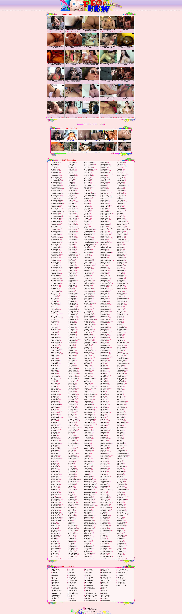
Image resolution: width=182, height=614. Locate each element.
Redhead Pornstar (121, 234)
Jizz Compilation (88, 536)
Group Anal (87, 352)
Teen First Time (121, 414)
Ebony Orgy (87, 177)
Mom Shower (103, 433)
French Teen (87, 278)
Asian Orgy (54, 362)
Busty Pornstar (71, 365)
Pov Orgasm (120, 169)
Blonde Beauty (71, 206)
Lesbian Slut (103, 229)
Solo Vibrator (120, 339)
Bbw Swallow (54, 440)
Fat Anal (86, 200)
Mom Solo (103, 435)
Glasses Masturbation (89, 319)
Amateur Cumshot (56, 197)
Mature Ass (103, 265)
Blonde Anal (71, 203)
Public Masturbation (122, 185)
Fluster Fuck (57, 152)
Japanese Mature (88, 528)
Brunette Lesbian (72, 319)
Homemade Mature (89, 419)
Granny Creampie (88, 331)
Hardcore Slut (87, 402)
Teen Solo (119, 437)
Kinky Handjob (88, 546)
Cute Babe (70, 486)
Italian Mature (87, 512)
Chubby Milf (71, 406)
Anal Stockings (55, 309)
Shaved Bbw (120, 278)
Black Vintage (71, 197)
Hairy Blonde (87, 366)
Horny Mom (87, 445)
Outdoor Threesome (105, 507)
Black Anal (54, 540)
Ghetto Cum (87, 306)
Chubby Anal (71, 389)
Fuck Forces (97, 152)
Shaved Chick (120, 285)
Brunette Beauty (72, 298)
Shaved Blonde (121, 281)
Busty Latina (71, 358)
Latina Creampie (104, 164)
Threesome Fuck (121, 456)
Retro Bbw (119, 242)
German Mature (88, 298)
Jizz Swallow (87, 540)
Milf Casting (103, 370)
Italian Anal (87, 509)
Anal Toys (53, 314)
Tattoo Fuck (120, 386)
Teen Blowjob (120, 398)
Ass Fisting (54, 380)
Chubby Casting (72, 396)
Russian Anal (120, 255)
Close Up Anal (71, 417)
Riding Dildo (120, 249)
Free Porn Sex (121, 582)
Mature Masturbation (105, 321)
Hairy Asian (87, 363)
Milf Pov (102, 396)
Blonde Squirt (71, 247)
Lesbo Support (105, 587)
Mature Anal (103, 264)
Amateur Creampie (56, 193)
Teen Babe (119, 394)
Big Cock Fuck (55, 505)
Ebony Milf (86, 172)
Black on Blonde (72, 201)
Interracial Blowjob (88, 479)
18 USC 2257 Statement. (90, 608)
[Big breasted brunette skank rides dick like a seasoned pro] (108, 45)
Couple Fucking (72, 445)
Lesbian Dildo (103, 201)
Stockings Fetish (121, 360)
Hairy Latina (87, 375)
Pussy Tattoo (120, 203)
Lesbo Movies (104, 585)
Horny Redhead (88, 450)
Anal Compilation (55, 291)
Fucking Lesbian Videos (91, 595)
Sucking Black (120, 371)
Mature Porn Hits (105, 595)
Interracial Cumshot (89, 484)
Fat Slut (86, 224)
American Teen (55, 290)
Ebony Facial (71, 556)
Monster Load (103, 445)
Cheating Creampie (73, 373)
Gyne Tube (71, 574)
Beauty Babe (54, 453)
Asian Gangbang (55, 348)
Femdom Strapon (88, 234)
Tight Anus (119, 460)
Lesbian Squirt (104, 231)
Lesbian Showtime (106, 580)
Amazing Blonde (55, 267)
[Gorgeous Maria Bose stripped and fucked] (55, 28)
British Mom (71, 290)
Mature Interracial (104, 311)
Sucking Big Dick (121, 370)
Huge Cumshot (88, 461)
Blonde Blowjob (72, 211)
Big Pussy (54, 528)
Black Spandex (71, 185)
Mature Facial (103, 293)
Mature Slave (103, 340)
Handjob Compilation (89, 386)
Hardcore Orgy (87, 401)
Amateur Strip (54, 249)
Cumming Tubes (89, 587)
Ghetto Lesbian (88, 308)
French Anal (87, 267)
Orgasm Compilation (105, 489)
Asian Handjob (55, 350)
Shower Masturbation (122, 298)
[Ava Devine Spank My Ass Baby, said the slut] (125, 114)
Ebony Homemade (89, 164)
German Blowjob (88, 290)
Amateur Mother (55, 228)
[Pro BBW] (78, 10)
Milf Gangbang (104, 381)
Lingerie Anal (103, 246)
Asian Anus (54, 332)
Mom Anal (103, 419)
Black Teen (70, 192)
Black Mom (70, 167)
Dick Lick (70, 505)
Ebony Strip (87, 182)
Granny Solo (87, 347)
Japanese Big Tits (88, 520)
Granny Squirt (87, 348)
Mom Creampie (104, 424)
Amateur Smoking (55, 242)
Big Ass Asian (54, 471)
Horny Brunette (88, 430)
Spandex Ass (120, 340)
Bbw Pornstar (54, 429)
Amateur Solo (54, 244)
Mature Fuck (103, 303)
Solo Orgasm (120, 332)
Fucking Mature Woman (91, 600)
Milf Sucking (103, 407)
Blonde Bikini (71, 210)
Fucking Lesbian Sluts (90, 593)
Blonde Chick (71, 213)
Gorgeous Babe (88, 321)
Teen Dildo (119, 406)
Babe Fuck (54, 391)
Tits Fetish (119, 468)
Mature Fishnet (104, 298)
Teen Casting (120, 399)
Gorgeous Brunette (89, 324)
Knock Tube (72, 575)
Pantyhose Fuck (104, 510)
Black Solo (70, 183)
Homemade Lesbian (89, 417)
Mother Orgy (103, 458)
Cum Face (70, 463)
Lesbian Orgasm (104, 219)
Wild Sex (119, 533)
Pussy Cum (120, 188)
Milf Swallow (103, 409)
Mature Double (104, 291)
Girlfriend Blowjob (88, 313)
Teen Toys (119, 448)
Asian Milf (53, 357)
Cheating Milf (71, 381)
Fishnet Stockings (88, 259)
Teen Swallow (120, 443)
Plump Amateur (104, 517)
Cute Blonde (71, 487)
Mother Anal (103, 450)
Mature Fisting (104, 299)
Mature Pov (103, 334)
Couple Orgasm (72, 447)
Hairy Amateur (87, 360)
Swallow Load (120, 381)
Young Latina (120, 549)
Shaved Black (120, 280)
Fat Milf (86, 219)
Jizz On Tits (87, 538)
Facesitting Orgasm (89, 193)
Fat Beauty (87, 205)
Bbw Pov (53, 430)
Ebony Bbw (71, 545)
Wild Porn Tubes (56, 593)
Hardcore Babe (88, 393)
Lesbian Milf (103, 214)
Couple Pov (71, 448)
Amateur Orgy (54, 232)
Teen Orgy (119, 425)
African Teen (54, 169)
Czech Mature (71, 499)
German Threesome (89, 303)
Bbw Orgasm (54, 424)
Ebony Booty (71, 549)
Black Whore (71, 198)
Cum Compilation (72, 460)
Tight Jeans (120, 463)
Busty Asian (71, 345)
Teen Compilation (121, 401)
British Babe (71, 278)
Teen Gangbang (121, 417)
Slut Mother (120, 319)
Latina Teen (103, 190)
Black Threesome (72, 193)
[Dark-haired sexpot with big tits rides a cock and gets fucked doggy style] (90, 62)
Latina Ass (86, 556)
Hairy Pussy (87, 383)
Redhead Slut (120, 236)
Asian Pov (54, 365)
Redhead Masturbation (122, 229)
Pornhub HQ (84, 152)
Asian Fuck (54, 347)
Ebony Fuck (71, 558)
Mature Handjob (104, 308)
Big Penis (53, 527)
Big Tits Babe (54, 530)
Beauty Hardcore (55, 458)
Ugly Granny (120, 473)
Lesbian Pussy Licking (106, 228)
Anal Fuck (54, 301)
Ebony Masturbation (89, 169)
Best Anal (53, 460)
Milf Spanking (103, 401)
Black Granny (54, 558)
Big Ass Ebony (55, 479)
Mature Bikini (103, 273)
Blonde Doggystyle (72, 218)
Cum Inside (71, 465)
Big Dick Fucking (55, 518)
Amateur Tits (54, 260)
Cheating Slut (71, 384)
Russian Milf (120, 264)
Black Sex (70, 180)
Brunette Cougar (72, 308)
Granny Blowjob (88, 329)
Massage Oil (103, 257)
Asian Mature (54, 355)
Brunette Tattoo (71, 335)
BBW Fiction (57, 140)
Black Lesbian (71, 162)
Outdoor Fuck (103, 499)
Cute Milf (70, 492)
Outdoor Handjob (104, 500)
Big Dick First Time (56, 517)
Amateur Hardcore (56, 216)
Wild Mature (120, 532)
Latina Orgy (103, 180)
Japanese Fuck (88, 525)
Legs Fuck (103, 193)
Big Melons (54, 523)
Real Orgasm (120, 216)
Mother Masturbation (105, 455)
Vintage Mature (120, 491)
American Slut (55, 288)
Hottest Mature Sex (106, 577)
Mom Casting (103, 422)
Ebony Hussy (88, 572)
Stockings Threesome (122, 363)
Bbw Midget (54, 419)
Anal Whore (54, 316)
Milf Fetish (103, 378)
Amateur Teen (54, 257)
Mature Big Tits (104, 272)
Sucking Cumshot (121, 375)
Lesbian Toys (103, 241)
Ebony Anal (71, 541)
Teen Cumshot (120, 404)
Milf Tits (102, 414)
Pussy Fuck (120, 193)
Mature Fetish (103, 296)
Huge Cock (87, 460)
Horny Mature (87, 442)
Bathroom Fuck (55, 394)
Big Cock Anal (55, 497)
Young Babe (120, 540)
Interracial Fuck (88, 491)
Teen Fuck (119, 415)
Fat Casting (87, 210)
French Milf (87, 275)
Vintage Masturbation (122, 489)
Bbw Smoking (54, 433)
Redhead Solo (120, 237)
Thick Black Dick (121, 450)
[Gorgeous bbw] (90, 79)
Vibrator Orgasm (121, 479)
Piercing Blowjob (104, 515)
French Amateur (88, 265)
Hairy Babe (87, 365)
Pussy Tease (120, 205)
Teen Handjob (120, 420)
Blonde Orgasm (72, 237)
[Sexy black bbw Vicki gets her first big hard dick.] (73, 45)
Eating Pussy (71, 538)
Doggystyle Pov (72, 530)
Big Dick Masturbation (56, 520)
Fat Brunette (87, 208)
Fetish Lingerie (88, 239)
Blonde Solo (71, 246)
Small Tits (119, 322)
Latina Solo (103, 187)
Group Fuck (87, 355)
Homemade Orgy (88, 420)
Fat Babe (86, 203)
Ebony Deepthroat (72, 554)
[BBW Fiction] (125, 28)
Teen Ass (119, 393)
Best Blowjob (54, 465)
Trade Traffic (94, 611)
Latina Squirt (103, 188)
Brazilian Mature (72, 272)
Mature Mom (103, 322)
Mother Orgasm (104, 456)
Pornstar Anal (103, 545)
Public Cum (120, 183)
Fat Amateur (87, 198)
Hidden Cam (87, 406)
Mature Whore (104, 362)
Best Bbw (53, 463)
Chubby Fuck (71, 399)
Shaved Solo (120, 295)
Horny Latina (87, 440)
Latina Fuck (103, 167)
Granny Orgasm (88, 344)
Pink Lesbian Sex (105, 600)
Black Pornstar (71, 175)
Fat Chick (86, 211)
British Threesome (72, 293)
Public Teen (120, 187)
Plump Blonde (104, 522)
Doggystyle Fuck (72, 528)
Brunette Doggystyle (73, 311)
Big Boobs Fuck (55, 494)
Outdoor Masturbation (105, 502)
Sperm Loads (120, 348)
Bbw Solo (53, 435)
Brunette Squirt (71, 334)
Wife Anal (119, 518)
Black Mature (71, 164)
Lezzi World (104, 593)
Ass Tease (54, 384)
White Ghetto (120, 505)
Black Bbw (54, 545)
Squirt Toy (119, 357)
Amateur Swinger (55, 254)
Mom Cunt (103, 425)
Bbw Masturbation (56, 417)
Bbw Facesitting (55, 406)
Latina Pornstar (104, 182)
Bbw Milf (53, 420)
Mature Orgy (103, 329)
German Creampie (88, 293)
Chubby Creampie (72, 398)
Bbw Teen (53, 442)
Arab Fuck (54, 324)
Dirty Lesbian (71, 518)
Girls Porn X (121, 577)
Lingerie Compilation (105, 247)
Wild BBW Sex (121, 572)
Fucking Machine (88, 280)
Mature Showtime (105, 597)
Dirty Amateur (71, 512)
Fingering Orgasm (88, 244)
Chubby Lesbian (72, 402)
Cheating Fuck (71, 375)
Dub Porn (124, 140)
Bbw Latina (54, 412)
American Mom (55, 286)
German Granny (88, 296)
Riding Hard (120, 250)
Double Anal (71, 532)
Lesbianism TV (105, 579)
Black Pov (70, 177)
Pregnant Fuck (120, 175)
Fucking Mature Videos (91, 598)
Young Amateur (121, 535)
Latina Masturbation (105, 174)
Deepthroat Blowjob (73, 500)
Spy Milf (119, 352)
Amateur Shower (55, 241)
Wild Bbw (119, 528)
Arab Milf (53, 327)
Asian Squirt (54, 371)
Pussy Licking (120, 195)
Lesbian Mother (104, 218)
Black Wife (70, 200)
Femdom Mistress (88, 232)
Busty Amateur (71, 342)
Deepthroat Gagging (73, 504)
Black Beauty (54, 546)
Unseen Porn (55, 592)
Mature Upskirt (104, 360)
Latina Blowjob (88, 558)
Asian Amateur (55, 329)
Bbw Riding (54, 432)
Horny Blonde (87, 429)
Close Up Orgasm (72, 429)
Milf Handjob (103, 383)
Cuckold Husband (72, 458)
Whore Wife (120, 517)
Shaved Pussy (120, 293)
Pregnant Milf (120, 177)
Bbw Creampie (55, 402)
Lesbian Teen (103, 236)
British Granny (71, 283)
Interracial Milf (87, 496)
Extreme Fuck (87, 192)
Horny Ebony (87, 435)
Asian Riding (54, 368)
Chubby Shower (72, 411)
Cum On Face (71, 468)
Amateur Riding (55, 239)
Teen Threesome (121, 445)
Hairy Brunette (87, 368)
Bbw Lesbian (54, 414)
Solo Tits (119, 335)
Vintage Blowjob (121, 484)
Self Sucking (120, 268)
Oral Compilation (104, 481)
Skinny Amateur (121, 301)
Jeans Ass (86, 535)
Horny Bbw (87, 427)
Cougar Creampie (72, 437)
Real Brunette (120, 210)
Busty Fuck (70, 357)
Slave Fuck (119, 313)
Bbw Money (54, 422)
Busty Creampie (72, 353)
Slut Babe (119, 316)
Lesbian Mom (103, 216)
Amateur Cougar (55, 190)
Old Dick (102, 479)
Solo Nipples (120, 331)
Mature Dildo (103, 288)
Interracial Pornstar (89, 502)
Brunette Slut (71, 331)
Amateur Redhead (56, 237)
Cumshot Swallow (72, 481)
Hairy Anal (86, 362)
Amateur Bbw (54, 175)
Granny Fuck (87, 334)
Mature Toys (103, 358)
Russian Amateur (121, 254)
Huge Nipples (87, 469)
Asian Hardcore (55, 352)
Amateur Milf (54, 224)
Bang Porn (110, 140)
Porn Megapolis (122, 569)
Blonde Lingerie (72, 232)
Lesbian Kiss (103, 210)
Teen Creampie (121, 402)
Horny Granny (87, 438)
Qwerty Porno (124, 152)
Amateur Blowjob (55, 179)
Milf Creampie (103, 371)
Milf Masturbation (104, 388)
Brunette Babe (71, 296)
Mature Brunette (104, 278)
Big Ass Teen (54, 491)
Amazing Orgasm (55, 273)
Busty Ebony (71, 355)
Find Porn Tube (122, 583)
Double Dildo (71, 535)
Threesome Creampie (122, 455)
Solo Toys (119, 337)
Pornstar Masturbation (106, 551)
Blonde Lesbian (72, 231)
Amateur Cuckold (55, 195)
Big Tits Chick (54, 532)
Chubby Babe (71, 391)
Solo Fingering (120, 327)
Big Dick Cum (54, 515)
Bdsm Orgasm (55, 448)
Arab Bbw (53, 322)
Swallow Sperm (121, 383)
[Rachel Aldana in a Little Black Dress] (90, 96)
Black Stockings (72, 188)
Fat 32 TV (87, 590)
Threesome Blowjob (122, 453)
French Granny (88, 272)
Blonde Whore (71, 252)
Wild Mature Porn (122, 574)
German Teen (87, 301)
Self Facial (119, 267)
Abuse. (97, 608)
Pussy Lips (119, 197)
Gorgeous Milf (87, 326)
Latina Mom (103, 177)
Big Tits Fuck (54, 533)
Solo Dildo (119, 326)
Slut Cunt (119, 317)
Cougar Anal (71, 435)
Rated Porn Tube (73, 580)
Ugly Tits (119, 476)
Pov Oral (119, 167)
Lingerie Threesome (105, 252)
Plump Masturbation (105, 530)
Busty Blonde (71, 350)
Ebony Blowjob (71, 548)
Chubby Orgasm (72, 407)
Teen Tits (119, 447)
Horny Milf (86, 443)
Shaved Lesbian (121, 288)
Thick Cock (119, 451)
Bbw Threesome (55, 443)
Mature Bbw (103, 267)
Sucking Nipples (121, 378)
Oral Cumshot (103, 484)
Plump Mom (103, 535)
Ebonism (71, 597)
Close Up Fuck (71, 425)
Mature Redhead (104, 335)
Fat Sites (87, 592)
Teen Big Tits (120, 396)
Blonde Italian (71, 229)
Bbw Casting (54, 401)
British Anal (71, 277)
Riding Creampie (121, 246)
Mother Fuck (103, 453)
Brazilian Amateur (72, 267)
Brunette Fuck (71, 314)
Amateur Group (55, 213)
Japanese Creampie (89, 523)
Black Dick (54, 554)
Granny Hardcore (88, 337)
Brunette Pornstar (72, 326)
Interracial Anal (88, 476)
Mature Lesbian (104, 317)
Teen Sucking (120, 442)
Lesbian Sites (104, 582)
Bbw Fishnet (54, 407)
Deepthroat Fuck (72, 502)
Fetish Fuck (87, 236)
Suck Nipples (120, 365)
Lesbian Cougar (104, 200)
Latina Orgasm (104, 179)
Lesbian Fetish (104, 203)
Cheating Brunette (72, 371)
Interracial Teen (88, 504)
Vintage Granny (121, 487)
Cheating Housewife (73, 376)
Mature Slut (103, 342)
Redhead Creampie (122, 223)
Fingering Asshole (88, 241)
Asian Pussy (54, 366)
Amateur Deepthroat (56, 200)
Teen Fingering (120, 412)
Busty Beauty (71, 348)
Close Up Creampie (73, 420)
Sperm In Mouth (121, 345)
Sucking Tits (120, 380)
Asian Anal (54, 331)
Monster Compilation (105, 443)
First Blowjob (87, 249)
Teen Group (120, 419)
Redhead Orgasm (121, 232)
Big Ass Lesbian (55, 484)
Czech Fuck (71, 497)
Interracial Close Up (89, 481)
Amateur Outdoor (55, 234)
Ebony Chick (71, 551)
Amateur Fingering (56, 208)
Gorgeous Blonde (88, 322)
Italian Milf (86, 514)
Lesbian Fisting (104, 206)
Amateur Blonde (55, 177)
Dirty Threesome (72, 525)
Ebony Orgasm (88, 175)
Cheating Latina (72, 380)
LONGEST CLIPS (93, 124)
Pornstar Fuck (103, 549)
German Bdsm (87, 286)
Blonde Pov (71, 241)
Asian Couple (54, 339)
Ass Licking (54, 383)
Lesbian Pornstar (104, 224)
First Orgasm (87, 255)
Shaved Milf (120, 291)
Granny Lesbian (88, 340)
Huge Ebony (87, 465)
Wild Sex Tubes (56, 595)
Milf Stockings (103, 404)
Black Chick (54, 551)
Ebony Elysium (72, 600)
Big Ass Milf (54, 486)
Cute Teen (70, 494)
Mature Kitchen (104, 314)
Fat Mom (86, 221)
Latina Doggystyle (105, 165)
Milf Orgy (102, 391)
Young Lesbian (120, 551)
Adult (53, 600)
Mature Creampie (104, 285)
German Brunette (88, 291)
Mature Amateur (104, 262)
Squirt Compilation (121, 353)
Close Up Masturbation (73, 427)
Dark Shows (72, 595)
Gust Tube (71, 572)
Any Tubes (71, 570)
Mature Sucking (104, 350)
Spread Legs (120, 350)
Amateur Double (55, 205)
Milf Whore (103, 415)
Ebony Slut (87, 180)
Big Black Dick (55, 492)
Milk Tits (102, 417)
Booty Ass (70, 260)
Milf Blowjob (103, 368)
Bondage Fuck (71, 259)
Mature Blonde (104, 275)
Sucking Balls (120, 366)
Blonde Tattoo (71, 249)
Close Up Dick (71, 424)
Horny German (87, 437)
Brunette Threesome (73, 339)
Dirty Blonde (71, 514)
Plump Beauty (104, 520)
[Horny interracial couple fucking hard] (90, 114)
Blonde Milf (70, 234)
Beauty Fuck (54, 456)
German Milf (87, 299)
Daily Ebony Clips (73, 593)
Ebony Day (71, 598)
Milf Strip (102, 406)
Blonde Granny (71, 226)
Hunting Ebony (89, 580)
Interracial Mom (88, 497)
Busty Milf (70, 362)
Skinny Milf (119, 309)
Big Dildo (53, 522)
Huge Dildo (87, 463)
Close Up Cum (71, 422)
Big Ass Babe (54, 473)
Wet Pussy (119, 502)
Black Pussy (71, 179)
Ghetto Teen (87, 309)
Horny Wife (87, 453)
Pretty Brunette (120, 180)
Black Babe (54, 543)
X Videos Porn (121, 580)
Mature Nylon (103, 326)
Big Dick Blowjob (55, 512)
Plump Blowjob (104, 523)
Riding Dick (120, 247)
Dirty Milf (70, 520)
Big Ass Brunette (55, 476)
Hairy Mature (87, 380)
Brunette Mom (71, 322)
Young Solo (120, 554)
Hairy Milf (86, 381)
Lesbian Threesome (105, 237)
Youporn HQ (55, 597)
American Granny (55, 281)
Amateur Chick (55, 187)
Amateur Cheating (56, 185)
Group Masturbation (89, 357)
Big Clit (53, 496)
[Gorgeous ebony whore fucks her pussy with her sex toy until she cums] (73, 79)
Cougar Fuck (71, 438)
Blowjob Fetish (71, 255)
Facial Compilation (89, 195)
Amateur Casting (55, 182)
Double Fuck (71, 536)
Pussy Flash (120, 192)
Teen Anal (119, 391)
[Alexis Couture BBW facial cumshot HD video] (108, 114)
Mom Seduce (103, 432)
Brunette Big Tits (72, 299)
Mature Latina (103, 316)
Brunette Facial (71, 313)
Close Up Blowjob (72, 419)
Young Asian (120, 538)
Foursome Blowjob (89, 264)
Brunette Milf (71, 321)
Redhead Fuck (120, 226)
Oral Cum (102, 482)
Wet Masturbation (121, 499)
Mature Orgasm (104, 327)
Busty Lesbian (71, 360)
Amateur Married (55, 223)
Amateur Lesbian (55, 221)
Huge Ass (86, 456)
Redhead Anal (120, 218)
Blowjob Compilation (73, 254)
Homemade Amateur (89, 407)
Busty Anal (70, 344)
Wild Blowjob (120, 530)
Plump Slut (103, 536)
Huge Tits (86, 473)
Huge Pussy (87, 471)
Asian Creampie (55, 340)
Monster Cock (103, 442)
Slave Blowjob (120, 311)
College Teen (71, 433)
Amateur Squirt (55, 246)
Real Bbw (119, 206)
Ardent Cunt (97, 140)
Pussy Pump (120, 200)
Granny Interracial (88, 339)
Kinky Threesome (88, 553)
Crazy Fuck (71, 451)
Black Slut (70, 182)
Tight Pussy (120, 465)
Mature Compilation (105, 283)
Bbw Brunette (54, 399)
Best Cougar (54, 466)
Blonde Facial (71, 219)
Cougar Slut (71, 442)
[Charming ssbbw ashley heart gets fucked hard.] (55, 45)
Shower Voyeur (121, 299)
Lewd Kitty (104, 590)
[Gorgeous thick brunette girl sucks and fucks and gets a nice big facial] (90, 28)
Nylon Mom (103, 474)
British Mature (71, 286)
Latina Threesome (105, 192)
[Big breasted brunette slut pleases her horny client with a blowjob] (55, 62)
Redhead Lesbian (121, 228)
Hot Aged (103, 574)
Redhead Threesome (122, 241)
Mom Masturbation (105, 429)
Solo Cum (119, 324)
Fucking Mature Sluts (90, 597)
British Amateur (71, 275)
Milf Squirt (103, 402)
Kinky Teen (87, 551)
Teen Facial (120, 409)
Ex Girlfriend (87, 190)
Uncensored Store (56, 590)
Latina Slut (103, 185)
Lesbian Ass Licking (105, 197)
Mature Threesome (105, 357)
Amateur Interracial (56, 218)
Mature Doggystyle (105, 290)
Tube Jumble (55, 588)
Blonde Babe (71, 205)
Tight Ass (119, 461)
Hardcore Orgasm (88, 399)
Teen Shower (120, 433)
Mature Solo (103, 344)
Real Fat (119, 214)
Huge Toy (86, 474)
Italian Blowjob (88, 510)
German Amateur (88, 283)
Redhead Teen (120, 239)
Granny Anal (87, 327)
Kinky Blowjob (87, 545)
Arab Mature (54, 326)
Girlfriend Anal (87, 311)
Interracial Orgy (88, 500)
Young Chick (120, 546)
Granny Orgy (87, 345)
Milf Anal (102, 363)
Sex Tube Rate (72, 582)
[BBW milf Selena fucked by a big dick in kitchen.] (108, 28)
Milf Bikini (102, 366)
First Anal (86, 247)
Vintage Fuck (120, 486)
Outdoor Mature (104, 504)
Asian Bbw (54, 334)
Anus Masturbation (56, 317)
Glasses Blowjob (88, 316)
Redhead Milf (120, 231)
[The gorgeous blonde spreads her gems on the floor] (125, 79)
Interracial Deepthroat (89, 486)
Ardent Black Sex (73, 588)
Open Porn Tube (122, 585)
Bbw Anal (53, 396)
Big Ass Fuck (54, 481)
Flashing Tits (87, 262)
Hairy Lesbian (87, 376)
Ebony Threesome (88, 185)
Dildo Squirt (71, 510)
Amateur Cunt (54, 198)
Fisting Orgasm (88, 260)
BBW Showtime (89, 585)
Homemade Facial (88, 412)
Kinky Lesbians (88, 548)
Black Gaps (72, 592)
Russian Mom (120, 265)
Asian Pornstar (55, 363)
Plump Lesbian (104, 528)
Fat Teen (86, 226)
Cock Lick (70, 432)
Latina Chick (103, 162)
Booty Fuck (70, 264)
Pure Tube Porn (73, 579)
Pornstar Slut (103, 554)
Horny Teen (87, 451)
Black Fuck (54, 556)
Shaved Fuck (120, 286)
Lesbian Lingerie (104, 211)
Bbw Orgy (53, 425)
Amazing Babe (55, 265)
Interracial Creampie (89, 482)
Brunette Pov (71, 327)
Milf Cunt (102, 373)
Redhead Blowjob (121, 221)
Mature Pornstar (104, 332)
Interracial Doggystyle (89, 487)
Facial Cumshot (88, 197)
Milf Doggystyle (104, 375)
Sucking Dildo (120, 376)
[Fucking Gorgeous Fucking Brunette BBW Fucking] (125, 96)
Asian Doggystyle (55, 342)
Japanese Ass (87, 518)
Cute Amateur (71, 484)
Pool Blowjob (103, 543)
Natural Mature (104, 466)
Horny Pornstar (88, 448)
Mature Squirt (103, 345)
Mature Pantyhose (105, 331)
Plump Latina (103, 527)
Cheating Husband (72, 378)
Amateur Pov (54, 236)
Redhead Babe (120, 219)
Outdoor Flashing (104, 497)
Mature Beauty (104, 268)
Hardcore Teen (88, 404)
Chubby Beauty (72, 393)
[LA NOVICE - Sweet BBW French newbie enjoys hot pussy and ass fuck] (55, 114)
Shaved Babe (120, 277)
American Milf (54, 285)
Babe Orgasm (54, 393)
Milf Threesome (104, 412)
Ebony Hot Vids (89, 570)
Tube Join (84, 140)
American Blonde (55, 278)
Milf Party (102, 393)
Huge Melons (87, 468)
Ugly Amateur (120, 471)
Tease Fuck (120, 389)
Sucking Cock (120, 373)
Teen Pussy (120, 430)
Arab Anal (53, 319)
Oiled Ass (102, 478)
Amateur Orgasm (55, 231)
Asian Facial (54, 344)
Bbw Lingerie (54, 415)
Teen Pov (119, 429)
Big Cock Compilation (56, 500)
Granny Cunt (87, 332)
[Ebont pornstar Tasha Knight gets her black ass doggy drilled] (125, 45)
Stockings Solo (120, 362)
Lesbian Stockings (105, 232)
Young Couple (120, 548)
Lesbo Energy (104, 583)
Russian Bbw (120, 257)
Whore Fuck (120, 512)
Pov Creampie (120, 162)
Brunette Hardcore (72, 317)
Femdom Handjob (88, 231)
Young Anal (120, 536)
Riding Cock (120, 244)
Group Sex (87, 358)
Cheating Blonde (72, 370)
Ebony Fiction (88, 569)
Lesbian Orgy (103, 221)
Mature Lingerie (104, 319)
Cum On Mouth (71, 469)
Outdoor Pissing (104, 505)
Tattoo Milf (119, 388)
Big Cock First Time (56, 504)
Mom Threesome (104, 438)
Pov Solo (119, 172)
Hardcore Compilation (89, 394)
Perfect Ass (103, 514)
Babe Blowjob (55, 389)
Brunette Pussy (71, 329)
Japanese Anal (88, 517)
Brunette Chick (71, 306)
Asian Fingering (55, 345)
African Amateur (55, 162)
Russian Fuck (120, 260)
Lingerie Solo (103, 249)
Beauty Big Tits (55, 455)
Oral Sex (102, 487)
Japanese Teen (88, 533)
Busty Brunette (71, 352)
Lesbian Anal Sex (104, 195)
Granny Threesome (89, 350)
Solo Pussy (120, 334)
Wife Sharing (120, 523)
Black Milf (70, 165)
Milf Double (103, 376)
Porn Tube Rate (73, 577)
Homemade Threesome (90, 424)
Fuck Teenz (104, 570)
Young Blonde (120, 543)
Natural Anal (103, 461)
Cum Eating (71, 461)
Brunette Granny (72, 316)
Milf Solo (102, 399)
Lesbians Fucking (104, 242)
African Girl (54, 164)
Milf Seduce (103, 398)
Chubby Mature (72, 404)
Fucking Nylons (105, 569)
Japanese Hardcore (89, 527)
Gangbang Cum (88, 281)
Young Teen (120, 556)
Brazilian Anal (71, 268)
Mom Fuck (103, 427)
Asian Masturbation (56, 353)
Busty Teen (70, 366)
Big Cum (53, 509)
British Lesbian (71, 285)
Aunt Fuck (54, 386)
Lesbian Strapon (104, 234)
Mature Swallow (104, 352)
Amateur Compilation (56, 188)
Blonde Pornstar (72, 239)
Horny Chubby (87, 432)
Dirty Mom (70, 522)
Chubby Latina (71, 401)
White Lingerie (120, 507)
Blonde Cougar (71, 214)
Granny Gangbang (88, 335)
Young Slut (119, 553)
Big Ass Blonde (55, 474)
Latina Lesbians (104, 172)
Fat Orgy (86, 223)
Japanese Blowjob (88, 522)
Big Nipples (54, 525)
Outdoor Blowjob (104, 496)
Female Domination (89, 229)
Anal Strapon (54, 311)
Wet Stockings (120, 504)
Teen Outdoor (120, 427)
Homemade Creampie (89, 411)
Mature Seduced (104, 339)
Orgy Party (103, 492)
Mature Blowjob (104, 277)
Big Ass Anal (54, 469)
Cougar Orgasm (72, 440)
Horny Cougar (87, 433)
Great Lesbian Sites (106, 572)
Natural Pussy (104, 468)
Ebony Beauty (71, 546)
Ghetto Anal (87, 304)
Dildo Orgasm (71, 507)
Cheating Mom (71, 383)
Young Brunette (121, 545)
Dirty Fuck (70, 517)
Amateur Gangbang (56, 211)
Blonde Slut (71, 244)
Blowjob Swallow (72, 257)
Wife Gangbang (121, 522)
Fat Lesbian (87, 216)
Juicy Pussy (87, 541)
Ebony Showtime (89, 574)
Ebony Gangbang (88, 162)
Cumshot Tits (71, 482)
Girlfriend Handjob (88, 314)
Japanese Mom (88, 532)
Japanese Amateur (89, 515)
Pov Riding (119, 170)
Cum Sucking (71, 474)
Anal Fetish (54, 298)
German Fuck (87, 295)
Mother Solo (103, 460)
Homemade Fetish (88, 414)
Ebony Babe (71, 543)
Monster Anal (103, 440)
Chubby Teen (71, 414)
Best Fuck (53, 468)
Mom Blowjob (103, 420)
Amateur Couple (55, 192)
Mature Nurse (103, 324)
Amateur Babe (55, 174)
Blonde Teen (71, 250)
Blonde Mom (71, 236)
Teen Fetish (120, 411)
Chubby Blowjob (72, 394)
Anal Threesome (55, 313)
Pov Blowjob (103, 558)
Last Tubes (70, 152)
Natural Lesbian (104, 465)
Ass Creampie (55, 376)
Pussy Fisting (120, 190)
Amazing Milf (54, 272)
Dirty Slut (70, 523)
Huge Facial (87, 466)
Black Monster (71, 169)
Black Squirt (71, 187)
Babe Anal (54, 388)
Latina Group (103, 169)
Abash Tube (55, 598)
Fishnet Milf (87, 257)
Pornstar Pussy (104, 553)
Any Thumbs (72, 569)
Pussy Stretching (121, 201)
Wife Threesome (121, 525)
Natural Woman (104, 473)
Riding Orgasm (120, 252)
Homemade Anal (88, 409)
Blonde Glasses (72, 224)
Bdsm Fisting (54, 447)
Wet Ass (119, 497)
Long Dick (103, 254)
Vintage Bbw (120, 482)
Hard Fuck (86, 391)
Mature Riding (104, 337)
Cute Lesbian (71, 491)
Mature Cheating (104, 281)
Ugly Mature (120, 474)
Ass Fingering (54, 378)
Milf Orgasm (103, 389)
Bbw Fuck (53, 409)
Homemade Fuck (88, 415)
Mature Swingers (104, 353)
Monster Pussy (104, 447)
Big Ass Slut (54, 489)
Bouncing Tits (71, 265)
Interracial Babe (88, 478)
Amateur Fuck (54, 210)
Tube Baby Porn (73, 587)
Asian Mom (54, 358)
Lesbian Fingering (105, 205)
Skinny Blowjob (121, 304)
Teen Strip (119, 440)
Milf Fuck (102, 380)
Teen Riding (120, 432)
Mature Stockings (104, 347)
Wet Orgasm (120, 500)
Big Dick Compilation (56, 514)
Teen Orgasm (120, 424)
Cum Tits (70, 478)
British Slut (70, 291)
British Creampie (72, 280)
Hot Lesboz (104, 575)
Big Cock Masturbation (57, 507)
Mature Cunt (103, 286)
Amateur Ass (54, 172)
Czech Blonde (71, 496)
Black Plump (71, 174)
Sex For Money (120, 270)
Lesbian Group (104, 208)
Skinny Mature (120, 308)
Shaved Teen (120, 296)
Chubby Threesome (73, 415)
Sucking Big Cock (121, 368)
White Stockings (121, 509)
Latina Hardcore (104, 170)
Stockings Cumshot (122, 358)
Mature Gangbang (105, 304)
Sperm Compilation (122, 344)
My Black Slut (88, 582)
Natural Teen (103, 469)
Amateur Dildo (55, 201)
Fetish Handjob (88, 237)
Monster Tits (103, 448)
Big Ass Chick (54, 478)
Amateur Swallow (55, 252)
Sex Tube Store (72, 583)
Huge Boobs (87, 458)
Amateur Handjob (55, 214)
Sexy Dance (120, 273)
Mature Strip (103, 348)
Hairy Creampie (88, 370)
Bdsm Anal (54, 445)
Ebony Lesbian (88, 167)
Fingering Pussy (88, 246)
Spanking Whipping (122, 342)
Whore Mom (120, 515)
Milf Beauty (103, 365)
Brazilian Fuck (71, 270)
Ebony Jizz (87, 165)
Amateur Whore (55, 262)
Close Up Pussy (72, 430)
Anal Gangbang (55, 303)
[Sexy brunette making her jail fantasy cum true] (108, 79)
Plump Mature (103, 532)
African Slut (54, 167)
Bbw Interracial (55, 411)
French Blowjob (88, 268)
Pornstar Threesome (105, 556)
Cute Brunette (71, 489)
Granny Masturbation (89, 342)
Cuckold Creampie (72, 456)
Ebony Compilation (72, 553)
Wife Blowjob (120, 520)
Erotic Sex (86, 188)
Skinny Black (120, 303)
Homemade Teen (88, 422)
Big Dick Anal (54, 510)
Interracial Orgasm (88, 499)
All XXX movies (70, 140)
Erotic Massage (88, 187)
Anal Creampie (55, 295)
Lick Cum (102, 244)
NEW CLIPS (86, 124)
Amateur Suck (55, 250)
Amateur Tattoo (55, 255)
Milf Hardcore (103, 384)
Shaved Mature (120, 290)
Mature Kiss (103, 313)
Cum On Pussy (71, 471)
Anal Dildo (54, 296)
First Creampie (88, 252)
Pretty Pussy (120, 182)
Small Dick (119, 321)
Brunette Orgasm (72, 324)
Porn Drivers (111, 152)
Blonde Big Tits (71, 208)
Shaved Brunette (121, 283)
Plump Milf (103, 533)
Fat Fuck (86, 213)
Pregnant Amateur (121, 174)
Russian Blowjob (121, 259)
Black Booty (54, 549)
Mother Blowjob (104, 451)
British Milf (70, 288)
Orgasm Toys (103, 491)
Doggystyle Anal (72, 527)
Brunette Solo (71, 332)
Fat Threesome (88, 228)
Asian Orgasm (55, 360)
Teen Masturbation (121, 422)
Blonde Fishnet (71, 221)
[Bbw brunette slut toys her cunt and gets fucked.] (125, 62)
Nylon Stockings (104, 476)
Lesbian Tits (103, 239)
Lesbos (103, 588)
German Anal (87, 285)
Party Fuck (103, 512)
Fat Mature (87, 218)
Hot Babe (86, 455)
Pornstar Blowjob (104, 548)
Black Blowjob (55, 548)
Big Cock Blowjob (55, 499)
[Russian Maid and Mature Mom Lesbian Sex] (108, 62)
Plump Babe (103, 518)
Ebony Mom (87, 174)
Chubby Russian (72, 409)
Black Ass (53, 541)
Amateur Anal (54, 170)
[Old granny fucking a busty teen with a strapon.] (90, 45)
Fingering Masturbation (90, 242)
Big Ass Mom (54, 487)
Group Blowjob (88, 353)
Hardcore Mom (88, 398)
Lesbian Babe (103, 198)
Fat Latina (86, 214)
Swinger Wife (120, 384)
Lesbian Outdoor (104, 223)
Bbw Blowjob (54, 398)
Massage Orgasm (104, 259)
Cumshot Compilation (73, 479)
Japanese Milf (87, 530)
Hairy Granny (87, 373)
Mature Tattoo (103, 355)
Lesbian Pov (103, 226)
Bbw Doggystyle (55, 404)
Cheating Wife (71, 386)
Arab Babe (54, 321)
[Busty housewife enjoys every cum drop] (73, 96)
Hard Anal (86, 389)
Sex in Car (119, 272)
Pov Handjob (120, 164)
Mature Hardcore (104, 309)
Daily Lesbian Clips (90, 588)
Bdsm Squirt (54, 450)
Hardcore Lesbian (88, 396)
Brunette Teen (71, 337)
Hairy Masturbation (89, 378)
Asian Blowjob (55, 337)
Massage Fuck (104, 255)
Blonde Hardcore (72, 228)
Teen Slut (119, 435)
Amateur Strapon (55, 247)
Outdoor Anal (103, 494)
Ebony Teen (87, 183)
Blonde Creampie (72, 216)
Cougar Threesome (73, 443)
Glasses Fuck (87, 317)
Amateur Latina (55, 219)
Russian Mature (121, 262)
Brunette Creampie (72, 309)
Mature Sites (104, 598)
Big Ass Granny (55, 482)
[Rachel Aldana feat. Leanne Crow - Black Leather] (73, 114)
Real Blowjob (120, 208)
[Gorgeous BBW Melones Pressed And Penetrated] (55, 79)
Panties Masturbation (105, 509)
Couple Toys (71, 450)
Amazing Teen (55, 275)
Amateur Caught (55, 183)
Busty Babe (71, 347)
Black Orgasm (71, 170)
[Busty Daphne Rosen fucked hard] (55, 96)
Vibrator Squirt (120, 481)
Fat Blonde (87, 206)
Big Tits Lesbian (55, 535)
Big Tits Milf (54, 536)
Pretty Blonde (120, 179)
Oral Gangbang (104, 486)
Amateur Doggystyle (56, 203)
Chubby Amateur (72, 388)
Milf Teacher (103, 411)
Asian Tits (53, 375)
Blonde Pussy (71, 242)
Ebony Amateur (72, 540)
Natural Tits (103, 471)
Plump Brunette (104, 525)
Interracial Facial (88, 489)
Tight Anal (119, 458)
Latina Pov (103, 183)
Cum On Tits (71, 473)
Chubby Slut (71, 412)
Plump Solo (103, 538)
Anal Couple (54, 293)
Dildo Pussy (71, 509)
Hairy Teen (87, 384)
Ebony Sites (88, 575)
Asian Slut (54, 370)
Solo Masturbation (121, 329)
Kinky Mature (87, 549)
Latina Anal (87, 554)
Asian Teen (54, 373)
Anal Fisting (54, 299)
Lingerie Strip (103, 250)
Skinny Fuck (120, 306)
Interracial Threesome (89, 505)
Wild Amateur (120, 527)
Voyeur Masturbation (122, 496)
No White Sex (88, 583)
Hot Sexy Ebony (89, 577)
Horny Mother (87, 447)
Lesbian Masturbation (105, 213)
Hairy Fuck (87, 371)
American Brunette (56, 280)
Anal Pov (53, 308)
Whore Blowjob (121, 510)
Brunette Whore (72, 340)
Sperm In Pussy (121, 347)
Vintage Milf (120, 492)
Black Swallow (71, 190)
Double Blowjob (72, 533)
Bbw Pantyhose (55, 427)
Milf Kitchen (103, 386)
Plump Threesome (105, 541)
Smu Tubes (71, 585)
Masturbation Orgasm (105, 260)
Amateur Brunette (55, 180)
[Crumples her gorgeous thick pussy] (73, 28)
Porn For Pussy (122, 579)
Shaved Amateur (121, 275)
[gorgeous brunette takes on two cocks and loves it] (73, 62)
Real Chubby (120, 213)
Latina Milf (103, 175)
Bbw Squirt (54, 437)
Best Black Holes (73, 590)
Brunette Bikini (71, 301)
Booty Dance (71, 262)
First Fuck (86, 254)
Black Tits (70, 195)
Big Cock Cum (55, 502)
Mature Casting (104, 280)
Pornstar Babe (104, 546)
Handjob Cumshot (88, 388)
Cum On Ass (71, 466)
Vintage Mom (120, 494)
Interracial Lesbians (89, 494)
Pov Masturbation (121, 165)
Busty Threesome (72, 368)
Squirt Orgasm (120, 355)
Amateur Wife (54, 264)
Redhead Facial (121, 224)
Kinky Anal (87, 543)
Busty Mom (70, 363)
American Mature (55, 283)
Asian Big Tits (54, 335)
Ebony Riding (87, 179)
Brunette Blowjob (72, 303)
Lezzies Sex (104, 592)
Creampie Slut (71, 455)
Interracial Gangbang (89, 492)
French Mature (87, 273)
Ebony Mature (87, 170)
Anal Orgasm (54, 304)
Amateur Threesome (56, 259)
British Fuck (71, 281)
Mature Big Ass (104, 270)
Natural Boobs (104, 463)
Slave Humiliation (121, 314)
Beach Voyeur (55, 451)
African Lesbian (55, 165)
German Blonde (88, 288)
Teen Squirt (120, 438)
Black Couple (54, 553)
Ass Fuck (53, 381)
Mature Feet (103, 295)
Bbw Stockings (55, 438)
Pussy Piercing (120, 198)
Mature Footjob (104, 301)
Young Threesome (121, 558)
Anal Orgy (53, 306)
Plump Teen (103, 540)
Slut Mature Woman (123, 570)
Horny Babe (87, 425)
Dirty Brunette (71, 515)
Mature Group (103, 306)
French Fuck (87, 270)
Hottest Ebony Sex (89, 579)
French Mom (87, 277)
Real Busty (119, 211)
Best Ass (53, 461)
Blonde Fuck (71, 223)
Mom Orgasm (103, 430)
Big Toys (53, 538)
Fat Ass (86, 201)
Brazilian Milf (71, 273)
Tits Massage (120, 469)
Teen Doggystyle (121, 407)
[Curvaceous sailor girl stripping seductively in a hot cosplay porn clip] (108, 96)
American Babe (55, 277)
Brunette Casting (72, 304)
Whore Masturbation (122, 514)
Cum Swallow (71, 476)
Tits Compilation (121, 466)
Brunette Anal (71, 295)
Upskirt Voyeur (120, 478)
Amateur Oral (54, 229)
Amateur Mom (54, 226)
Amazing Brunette (55, 268)
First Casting (87, 250)
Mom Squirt (103, 437)
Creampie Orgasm (72, 453)
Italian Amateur (88, 507)
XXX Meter (120, 575)
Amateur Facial (55, 206)
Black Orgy (70, 172)
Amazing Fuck (55, 270)
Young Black (120, 541)
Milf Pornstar (103, 394)
